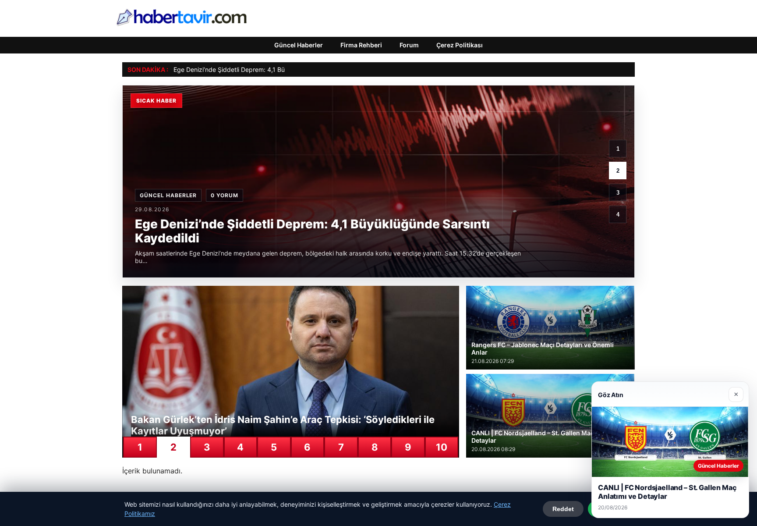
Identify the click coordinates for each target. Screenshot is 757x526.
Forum (409, 45)
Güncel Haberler (298, 45)
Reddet (563, 508)
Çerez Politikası (459, 45)
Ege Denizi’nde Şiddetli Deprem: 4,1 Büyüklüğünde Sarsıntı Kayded (269, 69)
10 (441, 447)
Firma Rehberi (361, 45)
